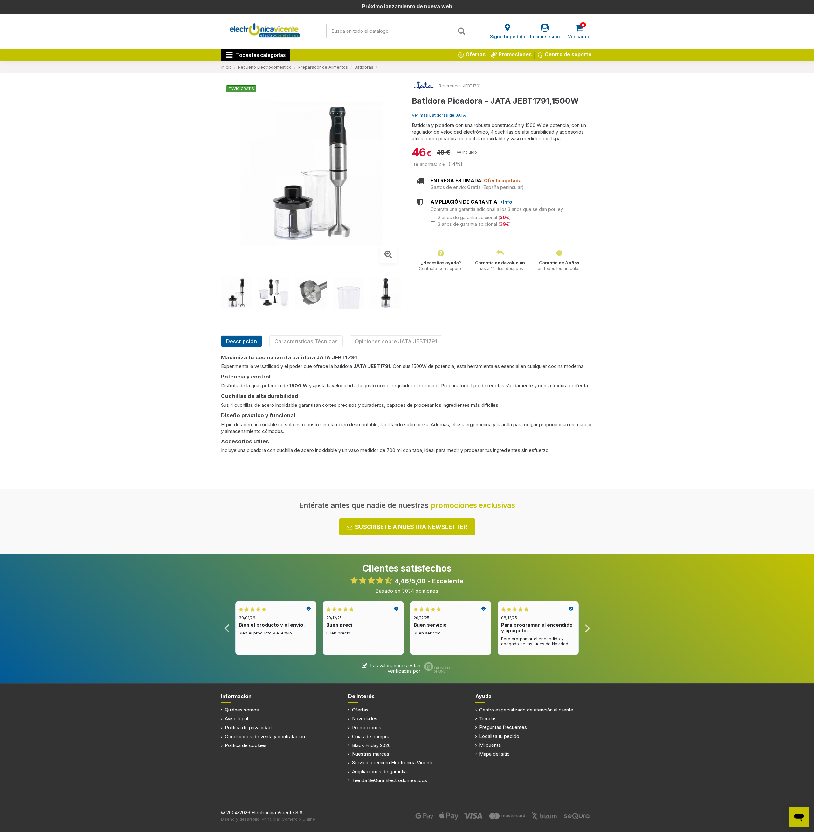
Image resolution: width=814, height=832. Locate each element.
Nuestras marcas (370, 754)
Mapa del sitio (494, 754)
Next (587, 628)
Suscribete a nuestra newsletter (411, 526)
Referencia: (450, 85)
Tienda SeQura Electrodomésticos (389, 780)
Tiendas (488, 719)
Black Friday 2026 (371, 745)
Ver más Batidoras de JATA (439, 115)
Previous (227, 628)
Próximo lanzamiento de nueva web (407, 6)
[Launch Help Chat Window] (799, 817)
